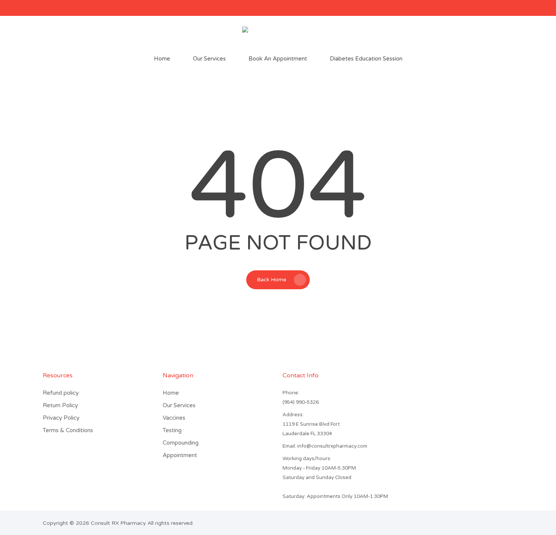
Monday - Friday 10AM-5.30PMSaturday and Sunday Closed (319, 473)
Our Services (179, 405)
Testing (172, 430)
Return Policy (60, 405)
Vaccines (174, 417)
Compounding (181, 442)
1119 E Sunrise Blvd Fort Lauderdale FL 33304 (311, 429)
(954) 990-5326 (301, 402)
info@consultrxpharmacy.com (325, 446)
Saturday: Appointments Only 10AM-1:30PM (335, 496)
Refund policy (61, 392)
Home (171, 392)
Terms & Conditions (68, 430)
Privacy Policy (61, 417)
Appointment (180, 455)
